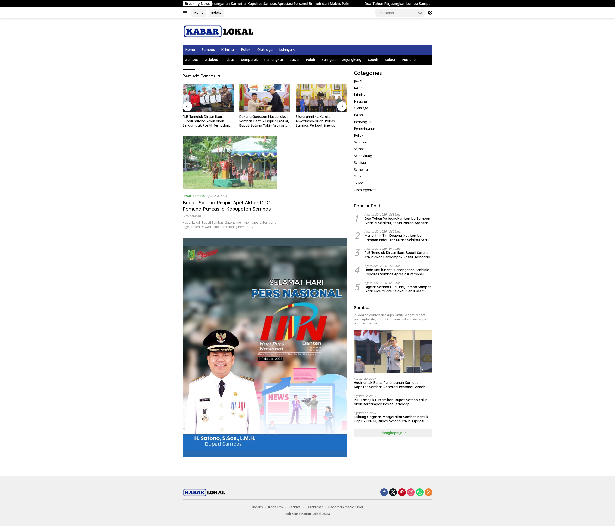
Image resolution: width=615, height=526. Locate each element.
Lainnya (285, 49)
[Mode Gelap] (430, 13)
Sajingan (329, 60)
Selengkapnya (391, 433)
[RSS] (428, 492)
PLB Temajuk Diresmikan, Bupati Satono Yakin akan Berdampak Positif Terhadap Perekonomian (206, 121)
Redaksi (295, 507)
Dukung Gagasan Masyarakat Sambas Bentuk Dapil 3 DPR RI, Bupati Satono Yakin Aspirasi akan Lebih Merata (264, 121)
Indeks (216, 12)
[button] (420, 12)
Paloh (310, 60)
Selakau (211, 60)
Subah (373, 60)
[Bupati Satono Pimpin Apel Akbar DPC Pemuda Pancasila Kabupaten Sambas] (230, 162)
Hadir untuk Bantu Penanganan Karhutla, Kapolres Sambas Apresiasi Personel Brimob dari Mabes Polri (226, 3)
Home (198, 12)
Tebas (229, 60)
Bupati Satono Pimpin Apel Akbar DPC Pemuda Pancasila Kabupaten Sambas (227, 206)
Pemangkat (273, 60)
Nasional (409, 60)
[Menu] (186, 13)
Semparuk (249, 60)
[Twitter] (393, 492)
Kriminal (227, 49)
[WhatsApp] (420, 492)
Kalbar (390, 60)
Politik (246, 49)
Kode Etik (275, 507)
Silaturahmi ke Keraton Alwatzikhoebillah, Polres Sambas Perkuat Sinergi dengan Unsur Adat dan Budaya (315, 121)
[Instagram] (411, 492)
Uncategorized (365, 190)
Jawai (294, 60)
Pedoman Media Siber (345, 507)
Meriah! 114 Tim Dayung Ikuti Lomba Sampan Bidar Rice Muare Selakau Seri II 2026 (397, 237)
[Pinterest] (402, 492)
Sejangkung (351, 60)
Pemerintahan (192, 216)
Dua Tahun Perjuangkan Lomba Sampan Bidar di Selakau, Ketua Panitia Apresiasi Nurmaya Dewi (410, 3)
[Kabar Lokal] (219, 31)
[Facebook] (384, 492)
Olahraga (265, 49)
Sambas (208, 49)
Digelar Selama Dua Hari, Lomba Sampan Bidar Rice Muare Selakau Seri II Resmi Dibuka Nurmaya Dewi (398, 289)
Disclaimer (315, 507)
